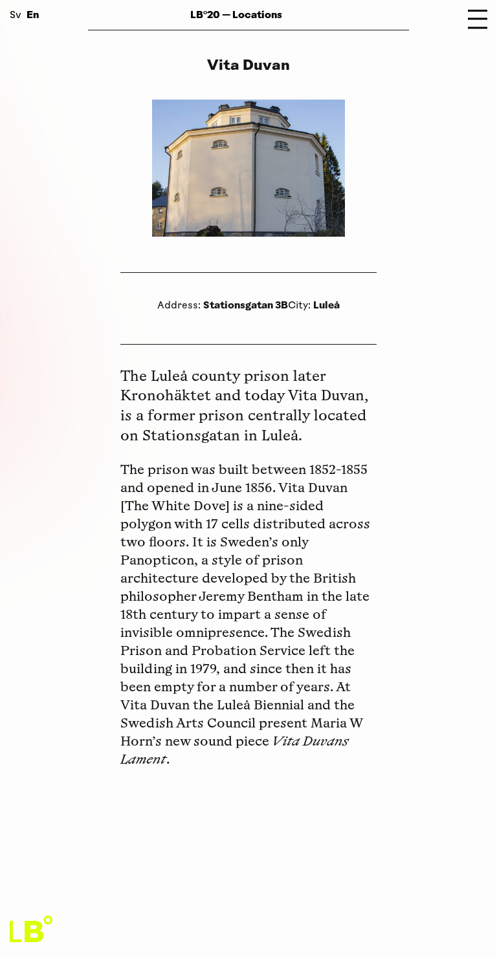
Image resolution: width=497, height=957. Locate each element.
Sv (15, 16)
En (33, 14)
